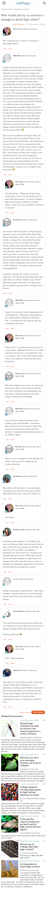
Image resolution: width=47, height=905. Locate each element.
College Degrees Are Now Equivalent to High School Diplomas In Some (30, 791)
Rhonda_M (17, 220)
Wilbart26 (16, 56)
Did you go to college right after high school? (29, 847)
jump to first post (25, 712)
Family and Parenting (29, 755)
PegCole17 (17, 670)
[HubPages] (23, 3)
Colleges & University (29, 784)
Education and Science (29, 720)
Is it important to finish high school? (30, 865)
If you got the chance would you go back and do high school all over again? (30, 824)
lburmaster (17, 476)
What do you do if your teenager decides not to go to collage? (30, 761)
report (10, 48)
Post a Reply (38, 712)
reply (5, 48)
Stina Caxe (17, 29)
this (22, 184)
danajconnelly (18, 529)
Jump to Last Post (18, 24)
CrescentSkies (18, 611)
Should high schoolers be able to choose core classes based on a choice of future (30, 728)
